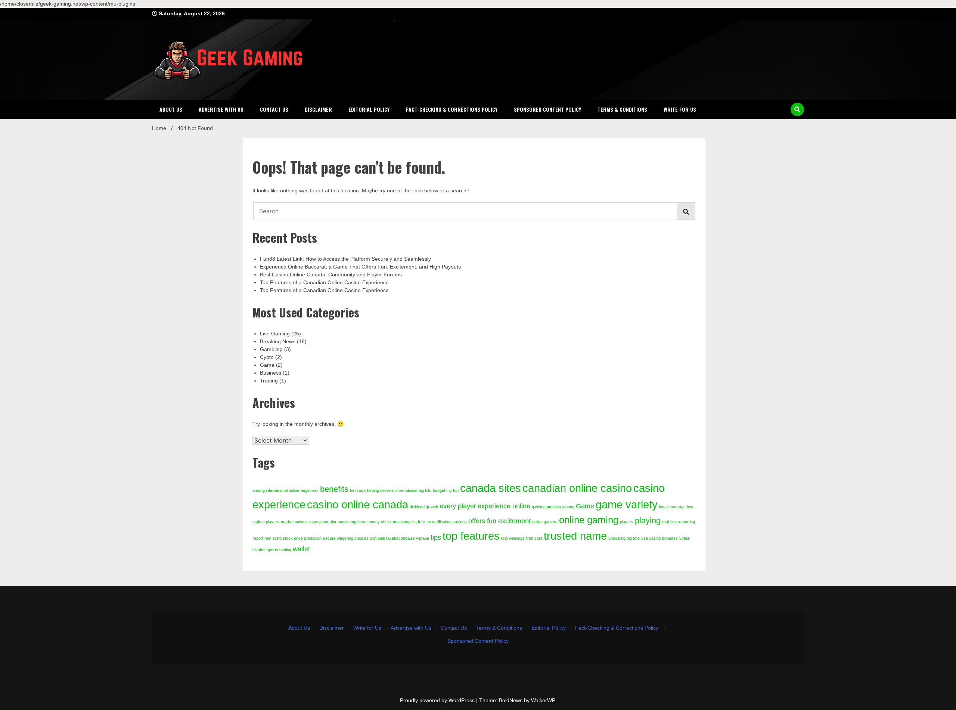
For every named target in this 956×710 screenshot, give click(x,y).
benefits (334, 489)
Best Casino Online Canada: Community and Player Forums (331, 275)
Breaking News (277, 341)
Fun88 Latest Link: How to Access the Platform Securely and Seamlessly (345, 259)
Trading (269, 381)
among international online (275, 490)
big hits (425, 490)
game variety (627, 504)
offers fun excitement (499, 521)
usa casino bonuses (659, 538)
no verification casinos (446, 522)
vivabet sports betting (271, 550)
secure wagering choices (346, 538)
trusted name (575, 536)
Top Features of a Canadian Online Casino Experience (324, 282)
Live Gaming (275, 334)
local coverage (672, 507)
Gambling (271, 349)
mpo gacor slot (322, 522)
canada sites (490, 488)
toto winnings (513, 538)
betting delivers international (392, 490)
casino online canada (357, 504)
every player (458, 506)
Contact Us (274, 109)
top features (471, 536)
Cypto (267, 357)
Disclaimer (318, 109)
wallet (301, 549)
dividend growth (424, 507)
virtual (684, 538)
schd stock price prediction (297, 538)
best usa (358, 490)
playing (648, 520)
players (626, 522)
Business (270, 373)
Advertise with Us (221, 109)
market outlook (294, 522)
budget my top (446, 490)
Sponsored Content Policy (547, 109)
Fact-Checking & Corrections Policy (451, 109)
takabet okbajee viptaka (407, 538)
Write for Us (680, 109)
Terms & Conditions (622, 109)
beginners (310, 490)
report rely (261, 538)
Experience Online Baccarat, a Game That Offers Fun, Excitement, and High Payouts (360, 267)
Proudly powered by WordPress (438, 700)
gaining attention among (553, 507)
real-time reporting (678, 522)
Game (267, 365)
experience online (504, 506)
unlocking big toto (624, 538)
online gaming (588, 519)
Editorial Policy (368, 109)
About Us (170, 109)
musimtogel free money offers (364, 522)
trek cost (534, 538)
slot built (377, 538)
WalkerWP (543, 700)
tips (436, 537)
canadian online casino (577, 488)
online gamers (545, 522)
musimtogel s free (409, 522)
